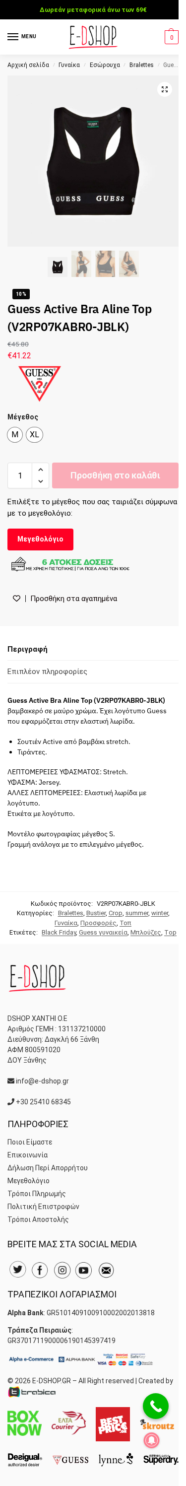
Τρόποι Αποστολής (38, 1219)
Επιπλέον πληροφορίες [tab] (47, 671)
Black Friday (59, 932)
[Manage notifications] (152, 1440)
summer (136, 913)
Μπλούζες (145, 932)
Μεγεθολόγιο (40, 539)
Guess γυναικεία (103, 932)
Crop (116, 913)
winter (159, 913)
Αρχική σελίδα (28, 65)
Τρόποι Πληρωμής (36, 1194)
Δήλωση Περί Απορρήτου (47, 1168)
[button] (170, 37)
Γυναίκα (69, 65)
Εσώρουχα (105, 65)
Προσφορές (98, 923)
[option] (14, 434)
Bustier (96, 913)
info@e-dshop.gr (42, 1081)
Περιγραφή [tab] (27, 649)
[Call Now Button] (156, 1406)
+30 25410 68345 (43, 1102)
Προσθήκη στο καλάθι (115, 475)
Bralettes (141, 65)
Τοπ (125, 923)
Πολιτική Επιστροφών (43, 1207)
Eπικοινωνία (27, 1155)
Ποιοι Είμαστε (29, 1142)
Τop (170, 932)
